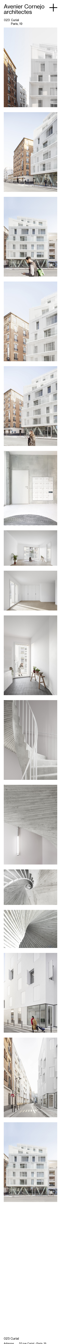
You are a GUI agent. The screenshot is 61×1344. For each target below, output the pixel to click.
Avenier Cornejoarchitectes (24, 9)
